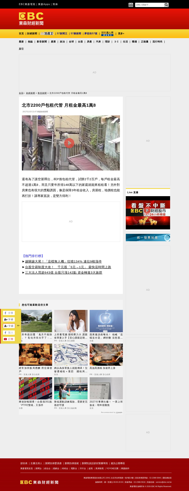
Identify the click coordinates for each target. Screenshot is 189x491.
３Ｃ (116, 41)
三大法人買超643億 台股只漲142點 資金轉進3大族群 (63, 272)
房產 (89, 41)
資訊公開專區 (118, 463)
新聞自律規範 (72, 463)
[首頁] (31, 18)
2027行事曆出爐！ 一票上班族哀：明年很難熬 (106, 403)
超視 (91, 468)
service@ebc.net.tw (164, 482)
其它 (21, 49)
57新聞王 (62, 33)
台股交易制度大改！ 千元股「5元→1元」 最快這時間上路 (68, 267)
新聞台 (38, 468)
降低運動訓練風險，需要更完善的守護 (70, 403)
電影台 (74, 468)
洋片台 (83, 468)
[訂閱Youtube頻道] (9, 340)
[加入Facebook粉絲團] (9, 334)
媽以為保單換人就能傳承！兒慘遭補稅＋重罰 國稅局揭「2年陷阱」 (70, 370)
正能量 (145, 41)
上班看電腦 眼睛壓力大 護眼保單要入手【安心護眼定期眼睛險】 (70, 336)
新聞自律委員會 (53, 463)
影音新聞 (42, 41)
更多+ (121, 33)
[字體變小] (9, 327)
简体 (55, 4)
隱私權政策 (167, 478)
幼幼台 (65, 468)
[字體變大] (9, 321)
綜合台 (47, 468)
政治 (62, 41)
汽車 (98, 41)
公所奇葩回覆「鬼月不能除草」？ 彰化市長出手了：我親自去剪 (35, 336)
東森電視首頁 (26, 468)
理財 (107, 41)
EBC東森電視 (27, 4)
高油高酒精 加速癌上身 (102, 368)
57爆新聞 (76, 33)
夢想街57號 (90, 33)
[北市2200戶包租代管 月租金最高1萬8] (71, 143)
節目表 (23, 463)
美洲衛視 (99, 468)
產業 (53, 41)
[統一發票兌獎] (148, 240)
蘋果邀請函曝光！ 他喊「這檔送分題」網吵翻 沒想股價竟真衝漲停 (106, 336)
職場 (134, 41)
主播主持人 (36, 463)
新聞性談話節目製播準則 (95, 463)
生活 (125, 41)
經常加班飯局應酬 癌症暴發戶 (35, 370)
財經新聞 (32, 33)
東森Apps (44, 4)
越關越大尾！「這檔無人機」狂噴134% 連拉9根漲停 (63, 261)
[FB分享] (9, 314)
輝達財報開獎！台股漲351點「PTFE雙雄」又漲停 (35, 403)
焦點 (30, 41)
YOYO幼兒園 (112, 468)
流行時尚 (158, 41)
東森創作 (125, 468)
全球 (71, 41)
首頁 (21, 33)
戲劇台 (56, 468)
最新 (21, 41)
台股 (80, 41)
